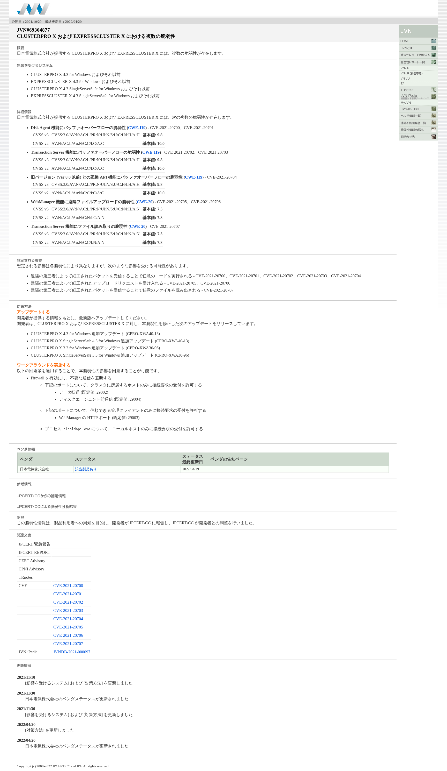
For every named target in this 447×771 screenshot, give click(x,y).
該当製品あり (86, 469)
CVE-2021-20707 (68, 643)
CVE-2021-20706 (68, 635)
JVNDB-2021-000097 (71, 652)
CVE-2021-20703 (68, 610)
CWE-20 (144, 202)
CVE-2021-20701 (68, 594)
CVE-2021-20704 (68, 619)
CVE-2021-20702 (68, 602)
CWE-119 (136, 127)
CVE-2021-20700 (68, 585)
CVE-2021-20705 (68, 627)
